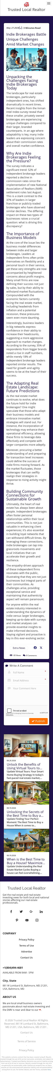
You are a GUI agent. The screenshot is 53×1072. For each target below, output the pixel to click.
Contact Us (26, 1032)
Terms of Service (27, 1041)
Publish (40, 721)
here (49, 1069)
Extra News (19, 648)
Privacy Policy (26, 1050)
